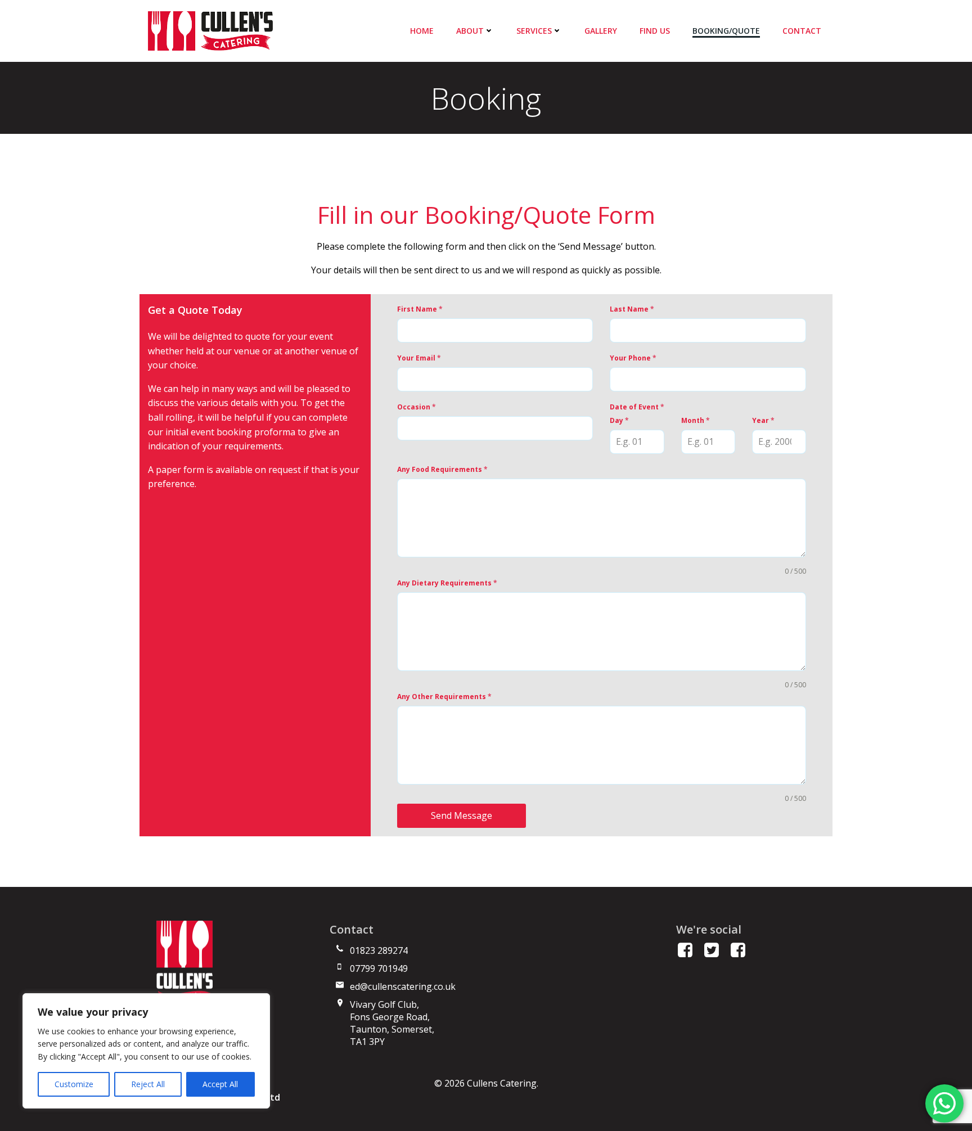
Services (534, 30)
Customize (74, 1084)
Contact (801, 30)
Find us (655, 30)
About (470, 30)
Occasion (416, 407)
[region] (146, 1051)
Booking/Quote (726, 30)
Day (619, 420)
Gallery (600, 30)
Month (695, 420)
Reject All (148, 1084)
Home (422, 30)
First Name (420, 309)
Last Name (632, 309)
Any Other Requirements (444, 696)
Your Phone (633, 358)
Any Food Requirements (442, 469)
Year (763, 420)
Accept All (220, 1084)
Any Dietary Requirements (447, 583)
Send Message (461, 815)
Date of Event (637, 407)
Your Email (419, 358)
